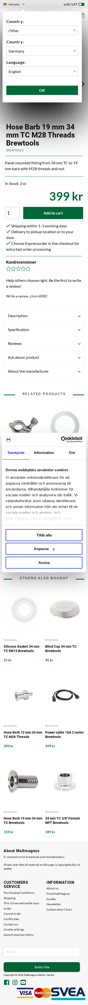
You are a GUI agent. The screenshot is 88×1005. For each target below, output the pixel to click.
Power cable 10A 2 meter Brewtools (64, 734)
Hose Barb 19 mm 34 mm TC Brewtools (23, 820)
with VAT (70, 4)
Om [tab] (72, 453)
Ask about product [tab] (23, 357)
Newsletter (53, 904)
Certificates (11, 919)
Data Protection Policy (19, 935)
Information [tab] (44, 453)
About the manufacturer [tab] (28, 371)
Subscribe (41, 967)
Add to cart (53, 213)
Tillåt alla (44, 535)
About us (52, 888)
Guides (51, 899)
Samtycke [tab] (16, 453)
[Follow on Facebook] (6, 982)
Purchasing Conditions (19, 892)
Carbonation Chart (59, 909)
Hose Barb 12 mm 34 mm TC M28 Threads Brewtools (23, 734)
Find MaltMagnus (58, 893)
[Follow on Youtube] (23, 982)
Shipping (9, 898)
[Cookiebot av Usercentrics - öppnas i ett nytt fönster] (62, 439)
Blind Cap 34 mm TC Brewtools (61, 649)
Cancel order (12, 913)
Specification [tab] (18, 329)
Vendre (50, 975)
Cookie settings (14, 929)
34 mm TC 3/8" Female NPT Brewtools (62, 820)
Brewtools (14, 150)
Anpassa (41, 549)
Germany (15, 5)
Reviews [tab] (15, 343)
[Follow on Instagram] (15, 982)
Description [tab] (18, 315)
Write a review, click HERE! (27, 296)
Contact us (11, 924)
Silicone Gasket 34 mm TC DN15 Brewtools (21, 649)
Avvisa (44, 563)
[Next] (83, 84)
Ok (42, 90)
